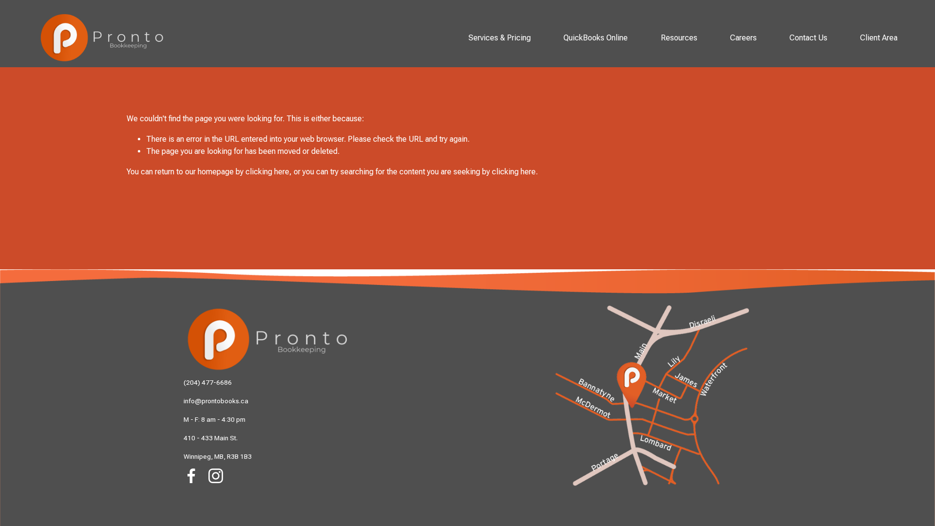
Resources (679, 37)
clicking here (267, 171)
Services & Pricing (499, 37)
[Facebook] (191, 476)
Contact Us (808, 37)
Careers (743, 37)
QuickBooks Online (595, 37)
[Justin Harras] (191, 500)
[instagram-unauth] (216, 476)
